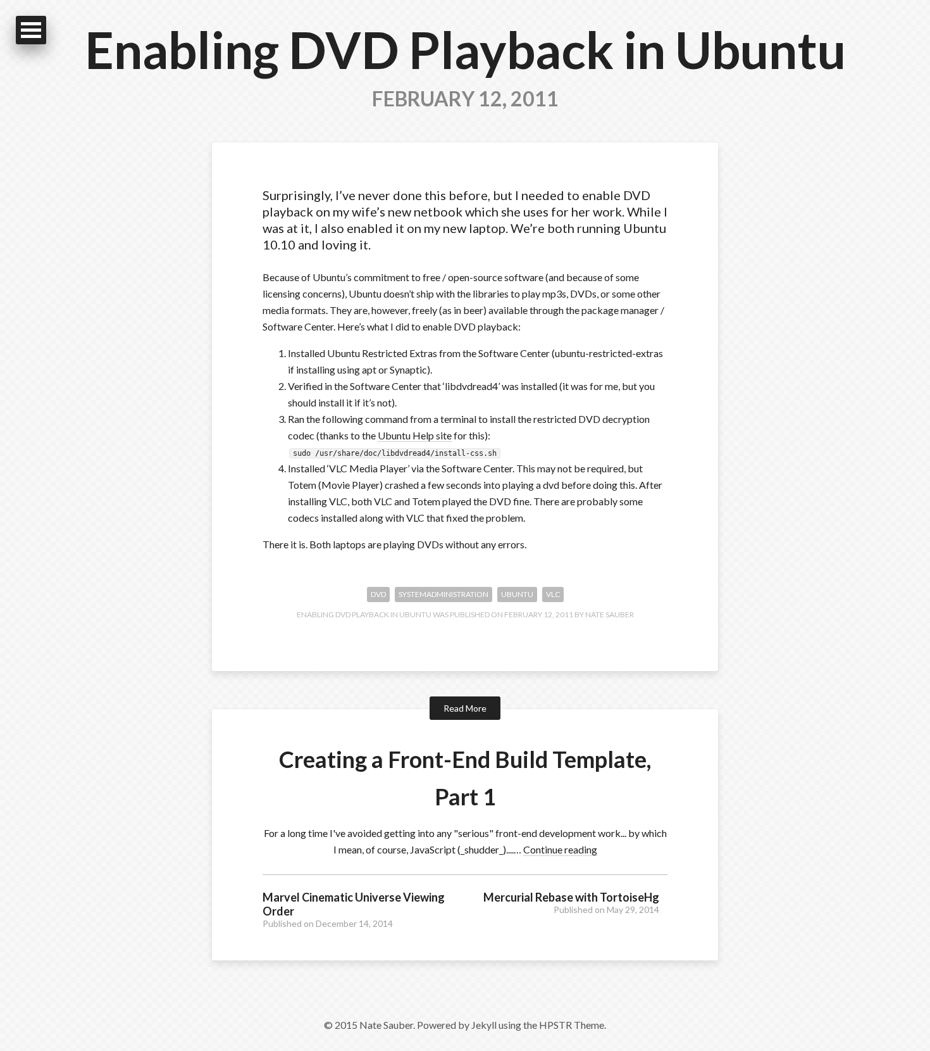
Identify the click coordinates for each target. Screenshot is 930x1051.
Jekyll (484, 1025)
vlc (553, 594)
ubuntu (517, 594)
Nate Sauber (609, 614)
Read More (465, 708)
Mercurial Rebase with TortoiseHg (571, 897)
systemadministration (443, 594)
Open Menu (31, 30)
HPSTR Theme (571, 1025)
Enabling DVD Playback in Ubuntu (465, 49)
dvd (378, 594)
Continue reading (560, 849)
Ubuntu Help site (415, 435)
